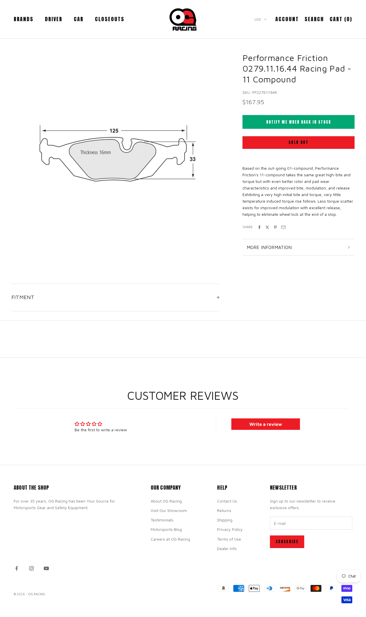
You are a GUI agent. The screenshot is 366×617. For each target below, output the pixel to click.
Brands (23, 19)
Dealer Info (227, 548)
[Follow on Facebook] (16, 568)
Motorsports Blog (166, 529)
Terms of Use (229, 539)
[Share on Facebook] (259, 227)
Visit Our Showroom (169, 510)
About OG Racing (166, 501)
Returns (224, 510)
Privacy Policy (230, 529)
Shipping (224, 519)
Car (78, 19)
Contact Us (227, 501)
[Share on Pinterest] (275, 227)
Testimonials (162, 519)
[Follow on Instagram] (31, 568)
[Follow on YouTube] (46, 568)
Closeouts (109, 19)
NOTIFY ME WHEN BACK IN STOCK (298, 122)
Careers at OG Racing (170, 539)
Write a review (265, 424)
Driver (53, 19)
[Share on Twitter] (267, 227)
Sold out (299, 142)
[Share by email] (283, 227)
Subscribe (287, 541)
